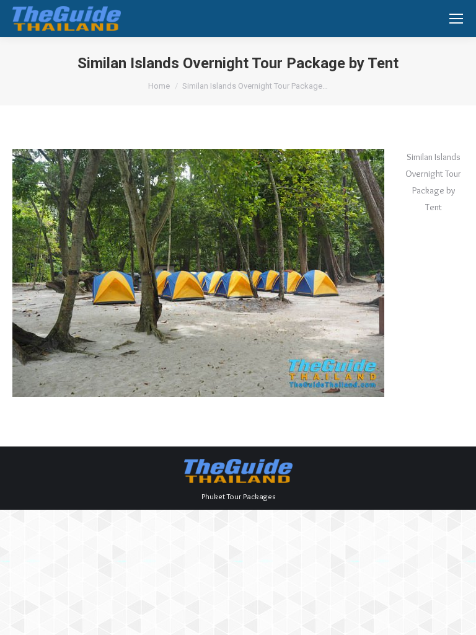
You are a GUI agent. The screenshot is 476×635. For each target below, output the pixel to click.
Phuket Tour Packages (238, 496)
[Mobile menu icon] (456, 18)
